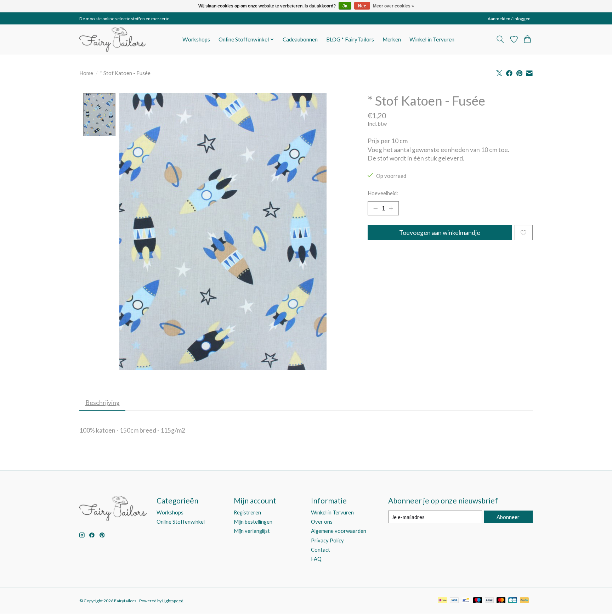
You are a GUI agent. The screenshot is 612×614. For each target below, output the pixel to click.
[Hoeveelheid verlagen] (375, 208)
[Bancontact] (465, 600)
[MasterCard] (501, 600)
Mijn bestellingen (253, 522)
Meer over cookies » (393, 6)
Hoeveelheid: (383, 193)
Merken (391, 39)
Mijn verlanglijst (252, 531)
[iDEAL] (442, 600)
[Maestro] (477, 600)
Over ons (322, 522)
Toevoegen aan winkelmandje (439, 232)
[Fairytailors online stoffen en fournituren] (112, 39)
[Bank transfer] (489, 600)
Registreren (247, 512)
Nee (362, 6)
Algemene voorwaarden (338, 531)
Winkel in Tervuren (431, 39)
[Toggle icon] (500, 39)
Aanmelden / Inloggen (509, 18)
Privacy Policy (327, 540)
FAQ (316, 559)
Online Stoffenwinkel (181, 522)
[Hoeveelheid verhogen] (391, 208)
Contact (320, 550)
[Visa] (454, 600)
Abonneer (508, 517)
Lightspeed (172, 600)
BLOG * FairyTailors (350, 39)
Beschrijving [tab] (102, 402)
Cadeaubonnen (300, 39)
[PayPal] (524, 600)
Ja (344, 6)
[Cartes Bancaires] (512, 600)
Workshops (196, 39)
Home (86, 73)
